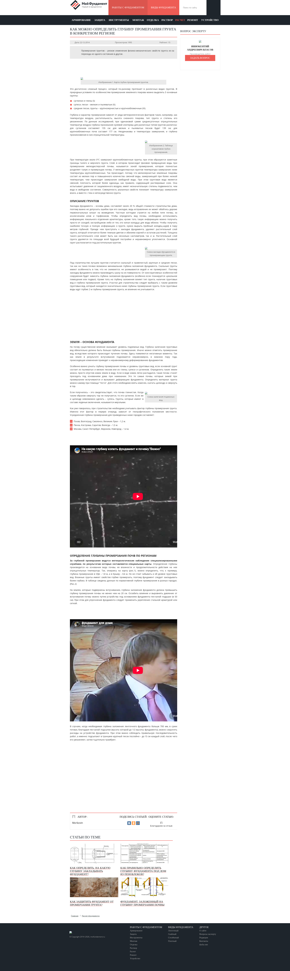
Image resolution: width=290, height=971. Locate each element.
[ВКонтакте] (129, 823)
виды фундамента (163, 7)
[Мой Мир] (138, 823)
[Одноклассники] (133, 823)
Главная (74, 916)
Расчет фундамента (91, 916)
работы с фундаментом (128, 7)
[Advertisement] (123, 67)
